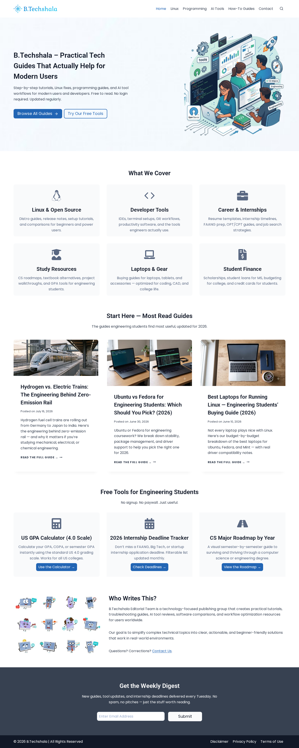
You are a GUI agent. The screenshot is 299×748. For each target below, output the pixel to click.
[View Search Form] (281, 9)
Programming (195, 8)
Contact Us (162, 650)
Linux (175, 8)
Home (161, 8)
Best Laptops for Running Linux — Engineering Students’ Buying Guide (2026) (243, 405)
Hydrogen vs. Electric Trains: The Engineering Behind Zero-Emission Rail (56, 395)
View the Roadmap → (242, 566)
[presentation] (56, 358)
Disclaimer (219, 741)
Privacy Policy (244, 741)
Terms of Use (271, 741)
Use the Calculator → (56, 566)
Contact (266, 8)
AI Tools (217, 8)
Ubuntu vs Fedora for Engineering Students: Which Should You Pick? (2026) (148, 405)
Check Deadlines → (149, 566)
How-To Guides (241, 8)
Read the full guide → (41, 457)
